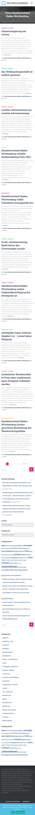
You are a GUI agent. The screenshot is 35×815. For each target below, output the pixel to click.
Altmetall (9, 545)
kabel (12, 554)
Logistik (4, 688)
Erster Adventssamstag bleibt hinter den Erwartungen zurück (14, 245)
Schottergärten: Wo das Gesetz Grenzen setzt (15, 592)
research (8, 560)
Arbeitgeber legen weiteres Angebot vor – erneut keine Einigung (16, 336)
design (27, 548)
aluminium (14, 545)
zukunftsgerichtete (7, 570)
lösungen (7, 557)
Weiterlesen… (8, 55)
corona (19, 548)
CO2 (15, 548)
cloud (12, 548)
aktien (3, 545)
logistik (28, 554)
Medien (4, 699)
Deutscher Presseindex (12, 575)
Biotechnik (5, 648)
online (30, 557)
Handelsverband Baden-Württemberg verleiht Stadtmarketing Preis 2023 (16, 154)
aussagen (28, 545)
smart (25, 560)
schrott (12, 560)
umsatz (19, 563)
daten (24, 548)
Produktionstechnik (8, 713)
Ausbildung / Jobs (6, 329)
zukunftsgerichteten (21, 570)
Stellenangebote (7, 720)
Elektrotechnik (6, 656)
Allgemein (5, 638)
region (3, 560)
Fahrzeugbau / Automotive (10, 666)
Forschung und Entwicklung (10, 677)
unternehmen (9, 566)
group (30, 551)
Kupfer (23, 555)
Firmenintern (5, 193)
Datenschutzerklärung (13, 801)
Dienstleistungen (7, 652)
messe (21, 557)
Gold (27, 551)
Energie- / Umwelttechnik (9, 659)
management (14, 558)
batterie (3, 548)
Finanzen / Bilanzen (7, 28)
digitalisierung (11, 551)
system (15, 563)
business (7, 548)
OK (13, 812)
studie (11, 563)
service (16, 560)
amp (19, 546)
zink (25, 567)
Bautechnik (5, 645)
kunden (17, 554)
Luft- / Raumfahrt (7, 692)
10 (18, 464)
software (5, 563)
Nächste (24, 464)
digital (3, 551)
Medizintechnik (6, 702)
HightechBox (8, 598)
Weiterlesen (20, 812)
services (21, 560)
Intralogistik (6, 681)
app (22, 545)
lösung (2, 557)
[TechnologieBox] (15, 3)
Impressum (26, 801)
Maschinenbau (6, 695)
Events (3, 147)
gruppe (3, 554)
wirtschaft (20, 567)
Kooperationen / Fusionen (10, 684)
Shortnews (5, 717)
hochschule (8, 554)
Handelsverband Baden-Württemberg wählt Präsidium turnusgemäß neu (17, 199)
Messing (26, 557)
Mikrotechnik (6, 706)
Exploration (21, 551)
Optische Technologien (9, 710)
